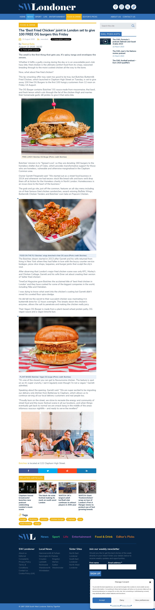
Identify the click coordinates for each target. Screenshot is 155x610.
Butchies (23, 463)
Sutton (55, 564)
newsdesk (44, 39)
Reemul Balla (28, 44)
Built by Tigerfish (53, 606)
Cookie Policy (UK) (27, 573)
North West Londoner (74, 566)
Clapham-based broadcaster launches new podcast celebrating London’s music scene (26, 502)
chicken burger (57, 519)
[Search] (133, 26)
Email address (115, 563)
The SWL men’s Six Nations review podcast (124, 52)
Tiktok (133, 6)
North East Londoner (73, 554)
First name (94, 563)
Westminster (57, 567)
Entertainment (57, 16)
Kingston (56, 559)
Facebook (115, 6)
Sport (38, 16)
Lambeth (42, 562)
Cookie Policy (116, 606)
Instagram (121, 6)
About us (116, 16)
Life (45, 16)
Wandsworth (44, 567)
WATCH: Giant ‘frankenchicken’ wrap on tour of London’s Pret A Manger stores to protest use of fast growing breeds (86, 502)
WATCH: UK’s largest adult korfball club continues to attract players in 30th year (67, 500)
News (30, 16)
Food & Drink (74, 16)
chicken (44, 519)
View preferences (142, 600)
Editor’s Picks (125, 536)
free (80, 519)
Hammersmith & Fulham (49, 553)
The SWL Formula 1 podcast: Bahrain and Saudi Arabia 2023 (124, 41)
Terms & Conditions (23, 566)
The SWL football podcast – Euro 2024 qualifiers (124, 61)
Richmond (43, 564)
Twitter (127, 6)
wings (37, 523)
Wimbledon (44, 570)
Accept (102, 600)
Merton (55, 562)
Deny (122, 600)
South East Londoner (73, 560)
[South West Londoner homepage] (47, 7)
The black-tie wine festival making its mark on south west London (47, 499)
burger (23, 519)
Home (22, 16)
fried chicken (25, 523)
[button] (150, 582)
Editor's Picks (90, 16)
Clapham (71, 519)
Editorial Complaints (24, 557)
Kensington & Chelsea (48, 556)
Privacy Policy (126, 606)
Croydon (42, 559)
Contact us (129, 16)
